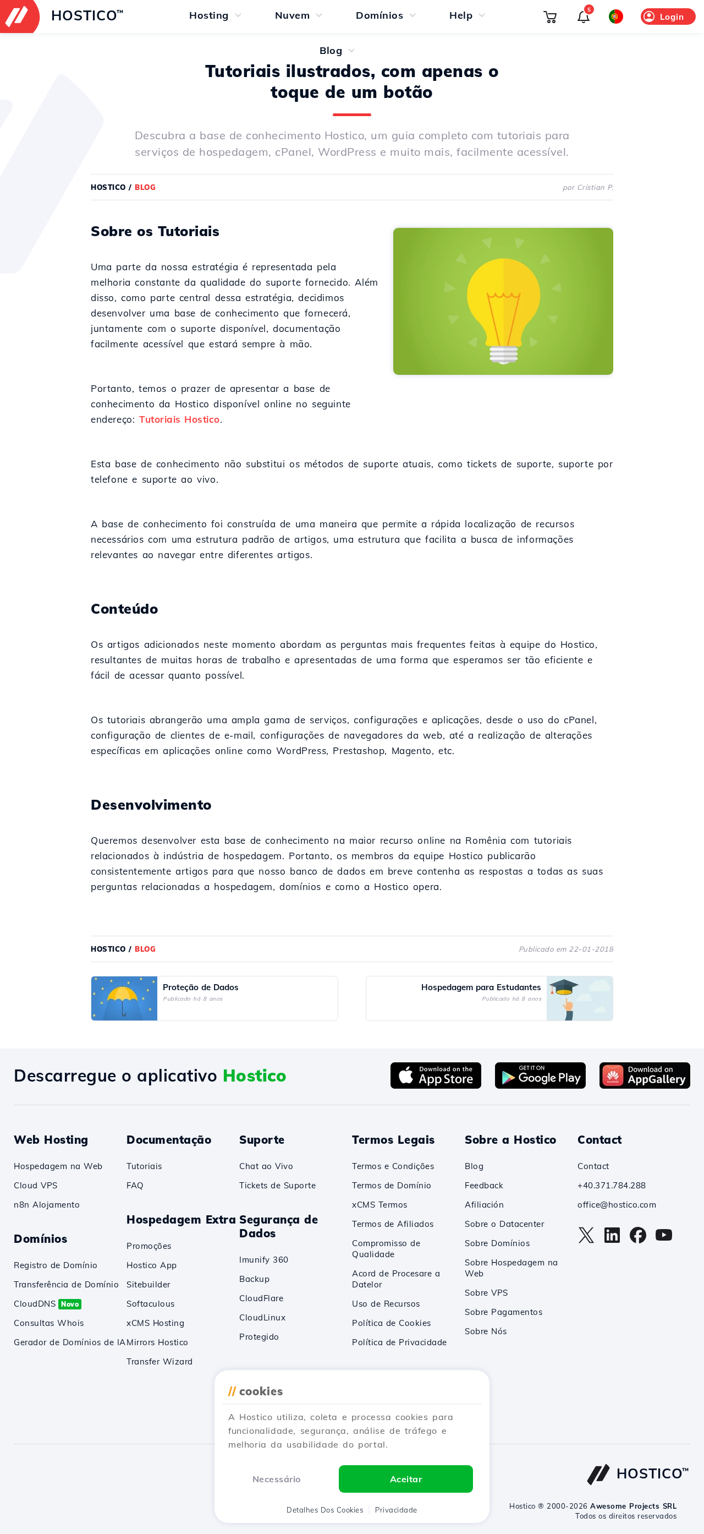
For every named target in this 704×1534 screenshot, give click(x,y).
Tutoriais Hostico (179, 419)
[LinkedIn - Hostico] (612, 1240)
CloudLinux (262, 1317)
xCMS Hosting (155, 1323)
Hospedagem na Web (58, 1166)
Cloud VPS (36, 1185)
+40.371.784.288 (612, 1185)
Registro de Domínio (56, 1265)
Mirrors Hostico (158, 1342)
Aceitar (406, 1478)
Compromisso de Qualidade (386, 1248)
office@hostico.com (617, 1204)
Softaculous (151, 1303)
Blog (474, 1166)
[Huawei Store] (645, 1085)
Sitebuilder (148, 1284)
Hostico (108, 187)
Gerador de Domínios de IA (70, 1342)
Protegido (259, 1336)
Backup (254, 1279)
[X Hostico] (586, 1240)
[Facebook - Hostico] (638, 1240)
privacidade (396, 1509)
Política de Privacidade (399, 1342)
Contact (593, 1166)
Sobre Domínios (497, 1243)
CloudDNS (46, 1303)
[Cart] (550, 16)
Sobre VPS (486, 1292)
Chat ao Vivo (266, 1166)
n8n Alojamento (47, 1204)
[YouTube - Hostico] (664, 1240)
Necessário (276, 1478)
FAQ (135, 1185)
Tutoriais (144, 1166)
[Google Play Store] (540, 1085)
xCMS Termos (380, 1204)
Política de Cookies (391, 1323)
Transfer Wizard (160, 1361)
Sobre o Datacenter (504, 1224)
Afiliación (484, 1204)
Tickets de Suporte (277, 1185)
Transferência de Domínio (66, 1284)
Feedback (484, 1185)
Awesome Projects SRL (633, 1506)
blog (145, 187)
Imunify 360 (264, 1259)
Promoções (149, 1246)
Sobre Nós (486, 1331)
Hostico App (152, 1265)
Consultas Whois (49, 1323)
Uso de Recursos (386, 1303)
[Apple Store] (436, 1085)
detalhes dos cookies (325, 1509)
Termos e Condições (393, 1166)
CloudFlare (261, 1298)
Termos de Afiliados (393, 1224)
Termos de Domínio (392, 1185)
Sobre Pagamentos (503, 1312)
